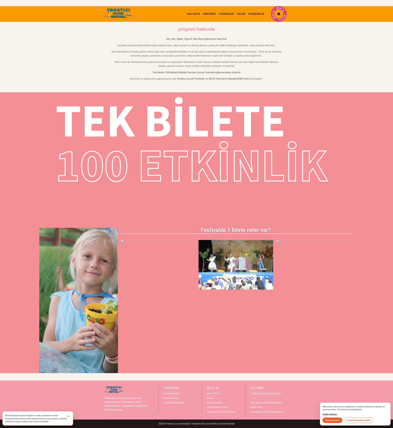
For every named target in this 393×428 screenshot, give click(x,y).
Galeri (241, 13)
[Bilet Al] (279, 14)
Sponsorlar (256, 13)
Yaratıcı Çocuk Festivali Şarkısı (221, 411)
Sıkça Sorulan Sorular (217, 407)
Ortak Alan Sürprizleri (173, 402)
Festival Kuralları (214, 402)
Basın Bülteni (213, 393)
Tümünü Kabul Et (332, 420)
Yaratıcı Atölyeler (171, 393)
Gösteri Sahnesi (171, 398)
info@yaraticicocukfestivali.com (265, 393)
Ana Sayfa (193, 13)
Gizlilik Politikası (330, 414)
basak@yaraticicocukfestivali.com (266, 411)
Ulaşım (210, 398)
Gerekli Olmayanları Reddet (358, 420)
